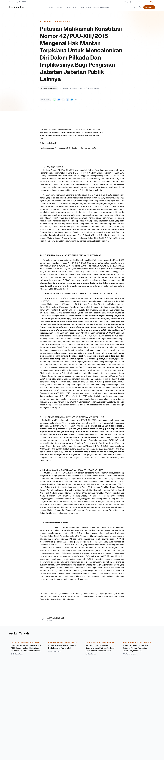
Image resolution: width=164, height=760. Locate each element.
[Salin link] (76, 99)
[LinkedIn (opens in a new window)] (67, 99)
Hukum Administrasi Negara (55, 21)
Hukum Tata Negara (101, 7)
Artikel (59, 7)
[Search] (140, 7)
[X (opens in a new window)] (63, 99)
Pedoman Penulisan (139, 2)
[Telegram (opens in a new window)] (71, 99)
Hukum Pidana (70, 7)
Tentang (125, 2)
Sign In (152, 2)
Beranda (51, 7)
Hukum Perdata (85, 7)
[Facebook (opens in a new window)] (59, 99)
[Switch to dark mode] (135, 7)
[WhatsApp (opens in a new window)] (54, 99)
